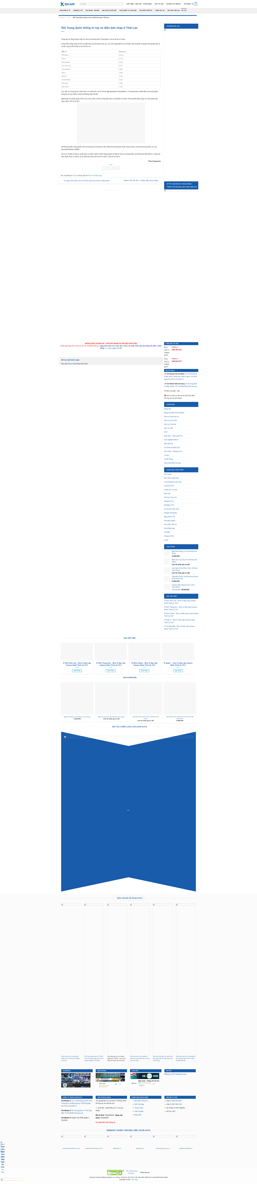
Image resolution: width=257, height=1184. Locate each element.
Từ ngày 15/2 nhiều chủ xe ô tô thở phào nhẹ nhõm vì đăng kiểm (86, 180)
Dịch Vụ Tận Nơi (170, 424)
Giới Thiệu (130, 4)
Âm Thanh (89, 10)
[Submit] (122, 4)
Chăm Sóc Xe (160, 10)
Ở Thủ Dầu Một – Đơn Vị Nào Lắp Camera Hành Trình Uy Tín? (179, 627)
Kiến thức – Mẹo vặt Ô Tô (173, 436)
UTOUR (167, 532)
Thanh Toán (139, 1108)
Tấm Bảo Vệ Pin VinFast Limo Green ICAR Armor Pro (179, 717)
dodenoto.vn (117, 1148)
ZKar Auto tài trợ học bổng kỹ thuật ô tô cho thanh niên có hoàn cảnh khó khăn (139, 1058)
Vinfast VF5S (169, 536)
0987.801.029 (177, 1104)
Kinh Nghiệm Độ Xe (171, 440)
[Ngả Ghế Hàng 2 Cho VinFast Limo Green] (77, 698)
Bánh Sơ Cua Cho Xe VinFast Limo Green (111, 717)
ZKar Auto (135, 1179)
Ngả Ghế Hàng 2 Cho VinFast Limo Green (77, 717)
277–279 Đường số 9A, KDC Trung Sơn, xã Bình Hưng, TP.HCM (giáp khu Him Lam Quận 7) (76, 1103)
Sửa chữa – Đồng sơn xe (173, 451)
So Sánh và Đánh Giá (172, 447)
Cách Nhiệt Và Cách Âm (127, 10)
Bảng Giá (167, 409)
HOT (166, 432)
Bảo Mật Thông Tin (141, 1101)
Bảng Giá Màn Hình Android (174, 413)
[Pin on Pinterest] (114, 168)
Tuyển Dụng (147, 4)
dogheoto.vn (140, 1148)
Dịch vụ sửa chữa (170, 420)
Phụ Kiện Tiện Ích (145, 10)
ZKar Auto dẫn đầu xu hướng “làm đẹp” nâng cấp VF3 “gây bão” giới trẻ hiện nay (163, 1058)
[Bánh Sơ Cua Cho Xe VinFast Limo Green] (111, 698)
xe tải (166, 540)
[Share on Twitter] (107, 168)
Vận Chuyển (139, 1111)
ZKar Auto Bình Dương (172, 463)
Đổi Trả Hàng (139, 1104)
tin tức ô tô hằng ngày (95, 175)
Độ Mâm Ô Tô (169, 505)
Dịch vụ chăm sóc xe (171, 416)
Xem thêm (77, 670)
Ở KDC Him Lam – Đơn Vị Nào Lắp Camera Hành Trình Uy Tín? (180, 602)
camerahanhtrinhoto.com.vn (94, 1148)
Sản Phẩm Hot (169, 528)
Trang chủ (62, 17)
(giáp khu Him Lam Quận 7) (174, 379)
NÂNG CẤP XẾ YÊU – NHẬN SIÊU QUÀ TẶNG (141, 180)
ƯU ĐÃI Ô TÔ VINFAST (173, 4)
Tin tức (184, 10)
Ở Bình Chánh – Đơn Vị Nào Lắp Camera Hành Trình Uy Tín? (181, 615)
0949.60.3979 (177, 1101)
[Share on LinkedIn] (118, 168)
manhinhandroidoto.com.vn (71, 1148)
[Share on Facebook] (103, 168)
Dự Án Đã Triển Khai (171, 509)
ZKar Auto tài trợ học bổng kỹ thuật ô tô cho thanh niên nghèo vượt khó (70, 1058)
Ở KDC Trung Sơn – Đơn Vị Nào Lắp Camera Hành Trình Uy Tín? (180, 608)
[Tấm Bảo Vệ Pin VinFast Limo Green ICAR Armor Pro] (180, 698)
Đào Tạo (138, 4)
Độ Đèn (96, 10)
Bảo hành (138, 1115)
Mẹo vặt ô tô (168, 443)
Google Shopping (170, 513)
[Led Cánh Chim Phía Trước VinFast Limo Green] (146, 698)
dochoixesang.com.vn (163, 1148)
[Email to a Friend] (111, 168)
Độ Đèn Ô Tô (169, 501)
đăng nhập (72, 364)
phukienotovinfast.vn (185, 1148)
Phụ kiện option (169, 520)
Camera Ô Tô (78, 10)
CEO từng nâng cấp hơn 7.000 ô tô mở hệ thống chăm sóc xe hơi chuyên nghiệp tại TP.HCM (93, 1058)
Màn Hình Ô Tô (65, 10)
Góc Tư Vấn (159, 4)
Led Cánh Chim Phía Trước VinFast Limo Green (146, 717)
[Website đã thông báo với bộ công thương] (131, 1172)
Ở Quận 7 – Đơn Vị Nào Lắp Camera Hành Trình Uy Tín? (179, 621)
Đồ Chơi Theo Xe (174, 10)
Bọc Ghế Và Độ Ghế (109, 10)
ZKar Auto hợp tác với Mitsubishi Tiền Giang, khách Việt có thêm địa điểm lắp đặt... (185, 1058)
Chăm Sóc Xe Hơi (170, 490)
